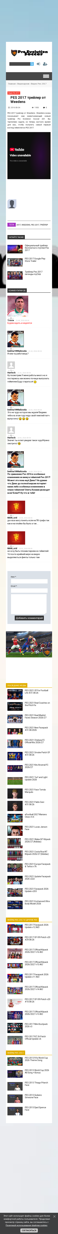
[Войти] (37, 65)
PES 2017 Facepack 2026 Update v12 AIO (36, 926)
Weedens (26, 225)
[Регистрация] (45, 65)
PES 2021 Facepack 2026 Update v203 (36, 890)
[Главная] (29, 55)
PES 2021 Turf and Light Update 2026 (36, 778)
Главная (12, 83)
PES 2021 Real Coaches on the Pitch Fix (37, 704)
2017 (19, 225)
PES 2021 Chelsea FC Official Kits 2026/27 (35, 741)
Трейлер (44, 225)
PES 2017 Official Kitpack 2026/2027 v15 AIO (36, 963)
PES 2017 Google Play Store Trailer (35, 259)
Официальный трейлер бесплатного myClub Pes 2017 (37, 247)
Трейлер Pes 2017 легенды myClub (33, 273)
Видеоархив (23, 83)
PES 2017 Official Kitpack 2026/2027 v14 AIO (36, 988)
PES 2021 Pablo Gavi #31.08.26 (34, 803)
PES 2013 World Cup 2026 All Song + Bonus (37, 1071)
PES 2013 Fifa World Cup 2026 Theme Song (36, 1059)
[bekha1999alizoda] (15, 346)
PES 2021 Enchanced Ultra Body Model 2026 (37, 902)
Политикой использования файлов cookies (26, 1225)
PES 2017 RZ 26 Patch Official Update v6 (35, 1037)
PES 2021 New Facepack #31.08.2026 (36, 728)
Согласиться (29, 1230)
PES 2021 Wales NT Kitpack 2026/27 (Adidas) (37, 840)
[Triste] (17, 316)
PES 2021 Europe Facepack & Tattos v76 (37, 865)
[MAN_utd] (16, 513)
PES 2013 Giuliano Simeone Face (33, 1096)
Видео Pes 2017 (39, 83)
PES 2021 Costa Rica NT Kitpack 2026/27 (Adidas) (37, 852)
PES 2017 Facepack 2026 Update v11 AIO (36, 975)
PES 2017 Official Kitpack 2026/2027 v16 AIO (36, 950)
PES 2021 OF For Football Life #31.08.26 (36, 691)
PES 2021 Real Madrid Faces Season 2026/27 (35, 716)
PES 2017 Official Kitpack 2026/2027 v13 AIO (36, 1012)
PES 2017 (35, 225)
